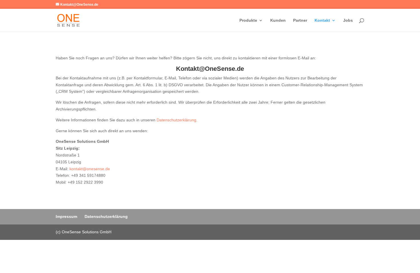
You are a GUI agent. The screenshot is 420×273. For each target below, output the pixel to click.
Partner (300, 20)
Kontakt (322, 20)
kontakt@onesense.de (89, 168)
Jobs (348, 20)
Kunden (278, 20)
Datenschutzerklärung (176, 120)
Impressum (66, 216)
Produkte (248, 20)
